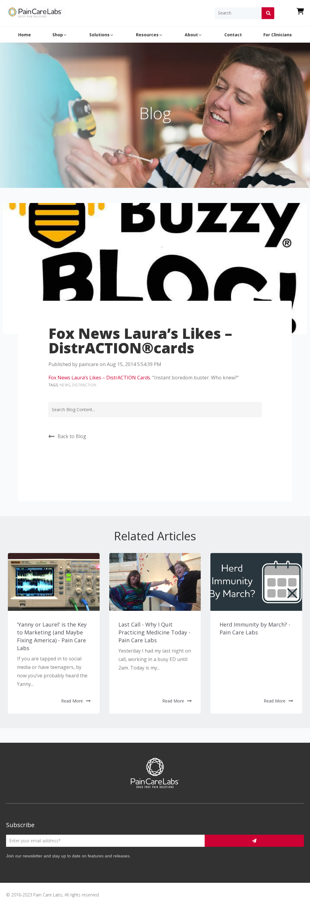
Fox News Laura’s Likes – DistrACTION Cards (99, 377)
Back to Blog (72, 436)
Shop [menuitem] (57, 35)
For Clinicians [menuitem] (277, 35)
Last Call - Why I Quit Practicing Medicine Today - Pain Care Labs (154, 632)
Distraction (84, 385)
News (65, 385)
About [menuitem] (191, 35)
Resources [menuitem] (147, 35)
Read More (72, 701)
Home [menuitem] (24, 35)
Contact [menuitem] (233, 35)
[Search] (268, 13)
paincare (88, 364)
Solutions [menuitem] (99, 35)
